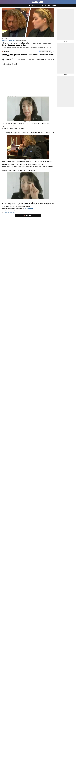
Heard (21, 58)
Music (25, 5)
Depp (3, 58)
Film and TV (40, 5)
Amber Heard (12, 212)
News (20, 5)
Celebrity (47, 5)
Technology (32, 5)
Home (3, 38)
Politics (54, 5)
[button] (53, 51)
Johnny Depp (6, 212)
